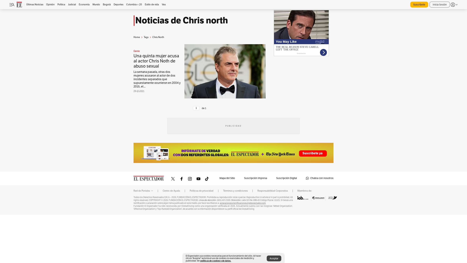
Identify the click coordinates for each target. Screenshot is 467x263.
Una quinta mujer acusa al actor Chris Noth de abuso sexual (156, 61)
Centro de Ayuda (171, 191)
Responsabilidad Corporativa (272, 191)
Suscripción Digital (286, 178)
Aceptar (274, 258)
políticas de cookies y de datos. (215, 260)
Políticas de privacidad (201, 191)
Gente (137, 51)
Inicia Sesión (440, 4)
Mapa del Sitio (227, 178)
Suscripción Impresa (255, 178)
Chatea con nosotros (321, 178)
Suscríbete (419, 4)
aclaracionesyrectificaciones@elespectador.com (243, 203)
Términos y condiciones (235, 191)
